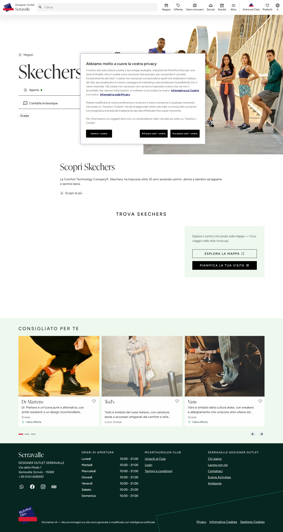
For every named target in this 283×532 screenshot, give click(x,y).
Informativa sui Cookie (185, 90)
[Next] (261, 434)
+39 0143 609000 (31, 477)
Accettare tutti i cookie (185, 133)
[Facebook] (32, 487)
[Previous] (253, 434)
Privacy (201, 522)
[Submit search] (40, 7)
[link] (24, 7)
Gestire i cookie (99, 133)
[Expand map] (100, 268)
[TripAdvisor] (54, 487)
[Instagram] (43, 487)
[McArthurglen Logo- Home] (8, 7)
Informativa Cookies (223, 522)
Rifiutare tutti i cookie (154, 133)
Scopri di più (73, 193)
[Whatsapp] (21, 487)
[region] (142, 98)
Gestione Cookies (252, 522)
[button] (94, 401)
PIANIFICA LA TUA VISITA (222, 265)
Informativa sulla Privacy (115, 94)
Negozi (28, 55)
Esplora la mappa (222, 254)
